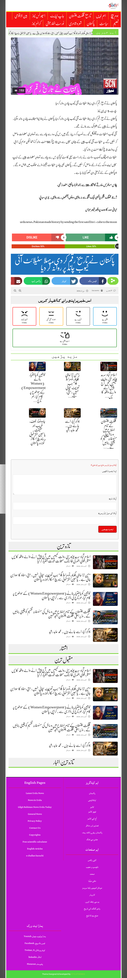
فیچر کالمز (92, 812)
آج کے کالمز (92, 818)
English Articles (35, 849)
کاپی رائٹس (92, 860)
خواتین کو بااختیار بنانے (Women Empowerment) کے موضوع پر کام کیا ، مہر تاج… (33, 387)
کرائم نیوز (36, 23)
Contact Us (34, 828)
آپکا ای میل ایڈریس (107, 513)
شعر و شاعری (75, 23)
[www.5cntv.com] (113, 5)
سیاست (103, 23)
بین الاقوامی (21, 15)
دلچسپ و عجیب (92, 867)
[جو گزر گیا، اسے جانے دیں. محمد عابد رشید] (105, 635)
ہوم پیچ (114, 15)
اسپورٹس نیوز (38, 15)
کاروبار (92, 895)
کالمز (92, 807)
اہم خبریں (101, 15)
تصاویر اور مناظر (92, 825)
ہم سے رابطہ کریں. (92, 902)
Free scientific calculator (35, 842)
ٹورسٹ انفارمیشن (55, 23)
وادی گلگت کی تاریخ (92, 908)
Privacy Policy (35, 821)
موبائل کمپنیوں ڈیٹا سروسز (92, 888)
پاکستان (91, 23)
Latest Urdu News (35, 793)
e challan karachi (35, 855)
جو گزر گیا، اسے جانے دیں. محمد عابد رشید (72, 425)
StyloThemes (78, 974)
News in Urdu (35, 800)
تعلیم (115, 23)
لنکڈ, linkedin (34, 957)
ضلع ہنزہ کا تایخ (92, 915)
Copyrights (34, 835)
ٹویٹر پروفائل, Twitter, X (35, 950)
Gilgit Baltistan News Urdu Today (35, 807)
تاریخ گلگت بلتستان (80, 15)
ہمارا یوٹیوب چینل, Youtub (35, 936)
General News (35, 814)
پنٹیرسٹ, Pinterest (35, 964)
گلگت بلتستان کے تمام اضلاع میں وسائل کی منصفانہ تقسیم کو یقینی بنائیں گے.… (109, 434)
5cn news (95, 290)
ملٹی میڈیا (92, 881)
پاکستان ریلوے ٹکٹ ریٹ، (92, 832)
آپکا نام (113, 498)
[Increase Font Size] (20, 290)
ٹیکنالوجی (92, 800)
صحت (92, 874)
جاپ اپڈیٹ (57, 15)
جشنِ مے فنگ (92, 839)
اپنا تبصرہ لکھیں (109, 471)
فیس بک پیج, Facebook (35, 943)
